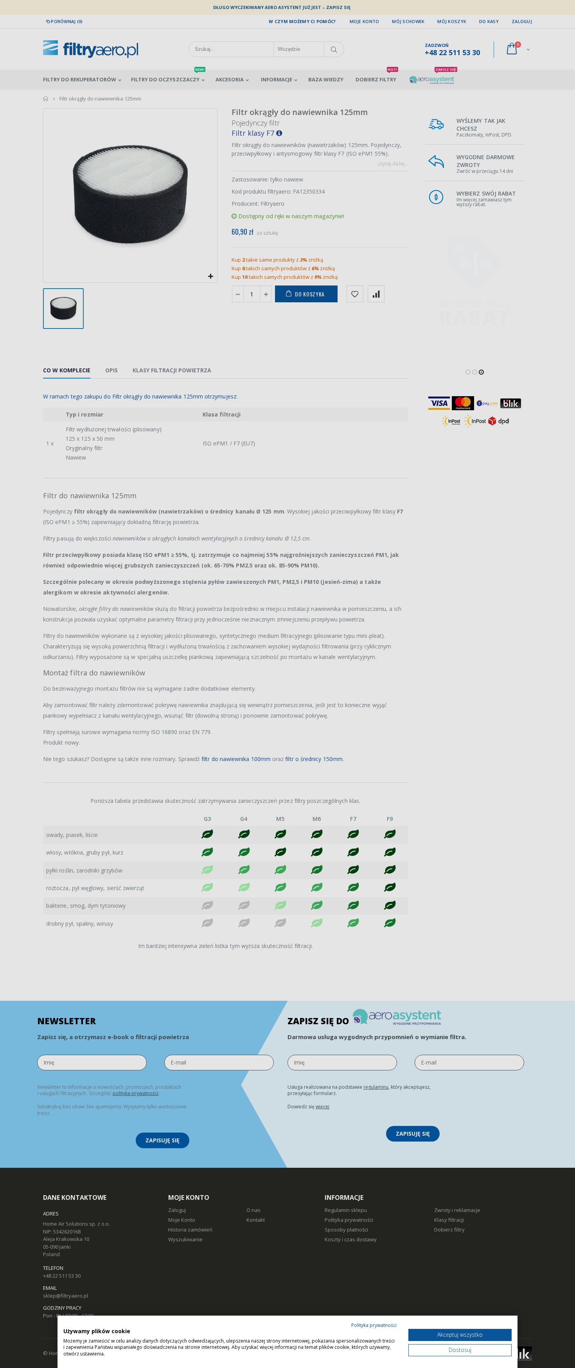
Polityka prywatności (374, 1325)
